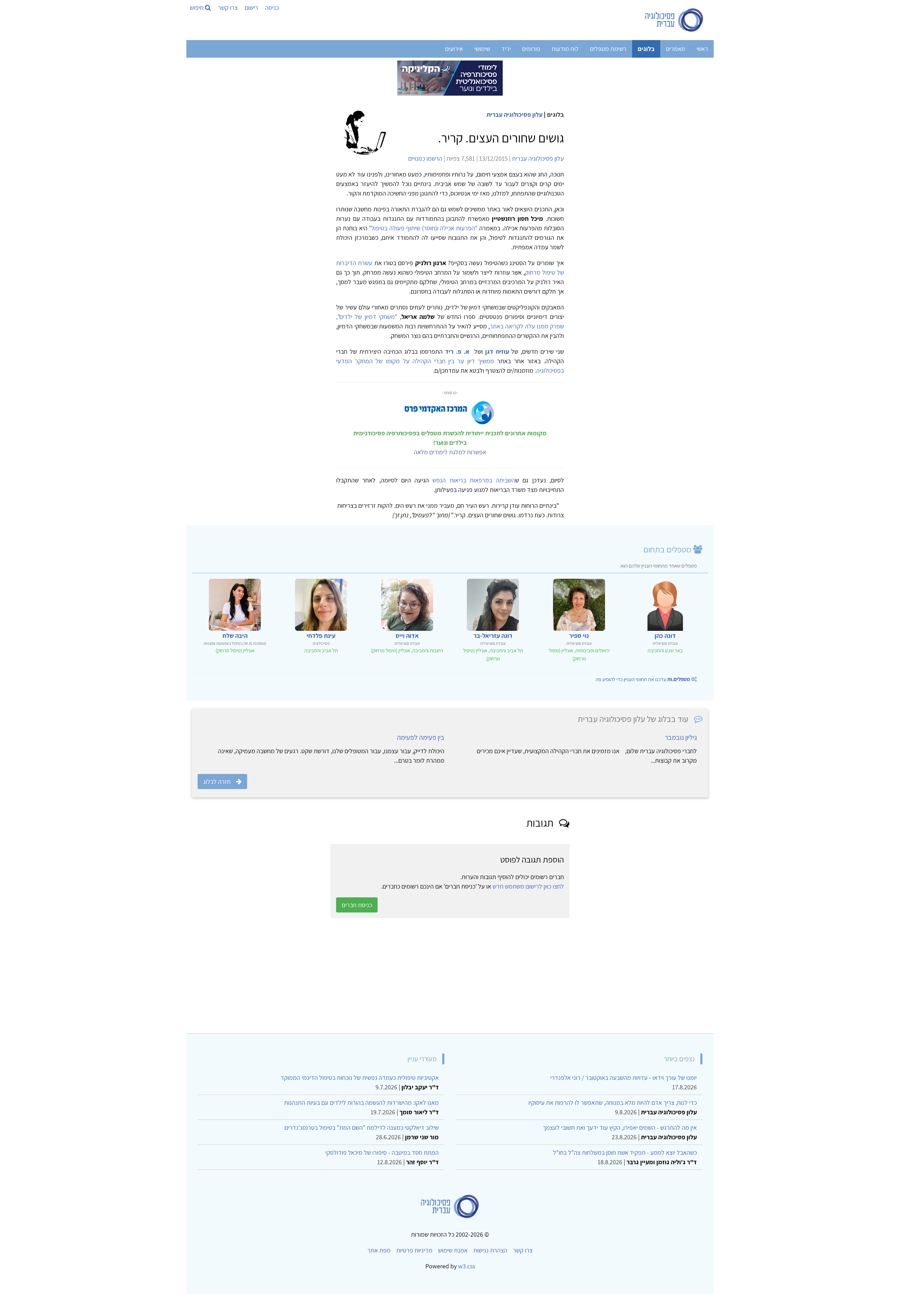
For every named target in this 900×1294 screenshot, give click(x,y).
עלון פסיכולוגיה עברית (514, 114)
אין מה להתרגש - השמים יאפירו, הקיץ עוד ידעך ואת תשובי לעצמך (620, 1127)
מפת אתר (379, 1250)
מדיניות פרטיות (414, 1250)
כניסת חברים (357, 905)
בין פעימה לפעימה (420, 737)
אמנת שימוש (453, 1250)
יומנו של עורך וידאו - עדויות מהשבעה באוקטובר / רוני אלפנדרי (623, 1078)
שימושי (482, 49)
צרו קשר (228, 8)
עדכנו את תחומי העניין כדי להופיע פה (643, 679)
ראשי (702, 49)
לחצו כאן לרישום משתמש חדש (528, 886)
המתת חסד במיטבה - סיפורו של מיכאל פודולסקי (382, 1152)
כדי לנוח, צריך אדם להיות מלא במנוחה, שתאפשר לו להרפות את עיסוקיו (612, 1102)
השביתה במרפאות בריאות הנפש (473, 480)
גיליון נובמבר (681, 737)
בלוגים (646, 49)
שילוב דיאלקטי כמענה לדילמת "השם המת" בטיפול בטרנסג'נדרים (361, 1127)
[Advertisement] (497, 976)
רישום (251, 8)
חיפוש (197, 8)
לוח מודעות (565, 49)
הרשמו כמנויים (425, 158)
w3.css (466, 1266)
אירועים (454, 49)
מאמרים (675, 49)
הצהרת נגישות (490, 1250)
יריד (506, 49)
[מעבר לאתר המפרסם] (450, 77)
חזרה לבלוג (217, 781)
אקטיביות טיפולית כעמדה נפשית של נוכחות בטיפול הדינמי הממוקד (360, 1078)
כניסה (272, 8)
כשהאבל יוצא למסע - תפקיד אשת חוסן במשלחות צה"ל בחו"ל (625, 1152)
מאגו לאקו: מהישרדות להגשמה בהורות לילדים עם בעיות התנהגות (361, 1102)
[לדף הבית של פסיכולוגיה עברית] (674, 20)
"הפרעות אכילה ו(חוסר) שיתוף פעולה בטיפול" (423, 228)
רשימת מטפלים (608, 49)
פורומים (531, 49)
